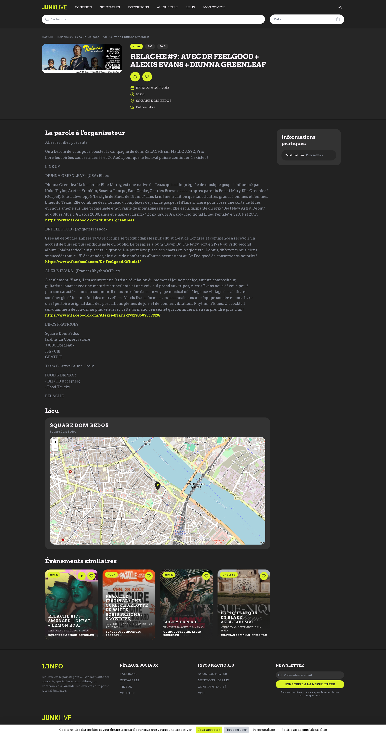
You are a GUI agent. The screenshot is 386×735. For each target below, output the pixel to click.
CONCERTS (83, 7)
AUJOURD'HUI (167, 7)
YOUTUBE (127, 693)
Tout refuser (236, 730)
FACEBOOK (128, 673)
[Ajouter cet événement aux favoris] (147, 76)
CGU (201, 693)
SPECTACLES (110, 7)
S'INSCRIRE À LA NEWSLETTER (310, 684)
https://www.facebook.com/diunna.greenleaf (89, 220)
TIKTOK (126, 686)
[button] (157, 486)
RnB (150, 46)
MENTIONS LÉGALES (214, 680)
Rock (163, 46)
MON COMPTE (214, 7)
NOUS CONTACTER (212, 673)
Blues (136, 46)
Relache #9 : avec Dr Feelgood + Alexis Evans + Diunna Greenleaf (103, 36)
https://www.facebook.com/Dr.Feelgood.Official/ (93, 262)
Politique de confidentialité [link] (304, 730)
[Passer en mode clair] (340, 7)
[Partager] (135, 76)
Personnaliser (264, 730)
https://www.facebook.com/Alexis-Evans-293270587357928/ (102, 315)
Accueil (47, 36)
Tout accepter (209, 730)
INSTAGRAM (129, 680)
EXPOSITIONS (138, 7)
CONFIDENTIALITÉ (212, 686)
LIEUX (190, 7)
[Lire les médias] (82, 576)
